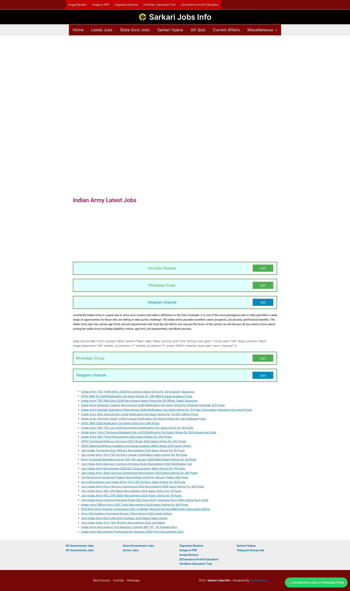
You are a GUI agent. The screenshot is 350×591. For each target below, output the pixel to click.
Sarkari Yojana (170, 30)
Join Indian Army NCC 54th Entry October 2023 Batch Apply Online (124, 518)
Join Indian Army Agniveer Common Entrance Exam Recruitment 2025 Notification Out (136, 464)
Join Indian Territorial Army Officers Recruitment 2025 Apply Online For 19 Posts (133, 450)
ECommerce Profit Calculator (199, 559)
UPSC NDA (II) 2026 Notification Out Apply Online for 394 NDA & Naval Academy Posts (136, 396)
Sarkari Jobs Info (180, 17)
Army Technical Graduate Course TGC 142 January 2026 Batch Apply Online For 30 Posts (138, 459)
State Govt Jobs (135, 30)
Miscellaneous (260, 30)
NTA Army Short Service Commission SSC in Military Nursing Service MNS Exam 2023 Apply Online (145, 509)
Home (78, 30)
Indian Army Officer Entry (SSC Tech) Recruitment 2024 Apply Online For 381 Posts (134, 504)
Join (263, 268)
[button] (275, 29)
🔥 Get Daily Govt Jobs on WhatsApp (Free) (316, 582)
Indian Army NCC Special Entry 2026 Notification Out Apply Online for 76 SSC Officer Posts (139, 414)
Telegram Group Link (250, 550)
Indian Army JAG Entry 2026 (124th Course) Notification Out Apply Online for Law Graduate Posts (143, 418)
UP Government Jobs (80, 550)
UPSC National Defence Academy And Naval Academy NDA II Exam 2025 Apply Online (136, 446)
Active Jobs (131, 550)
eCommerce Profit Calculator (200, 4)
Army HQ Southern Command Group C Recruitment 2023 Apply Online (126, 513)
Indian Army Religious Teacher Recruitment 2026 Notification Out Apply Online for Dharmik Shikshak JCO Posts (153, 405)
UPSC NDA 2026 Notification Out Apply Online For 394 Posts (120, 423)
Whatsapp (133, 580)
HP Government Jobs (80, 545)
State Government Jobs (138, 545)
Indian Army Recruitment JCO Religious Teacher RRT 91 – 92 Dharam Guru (129, 527)
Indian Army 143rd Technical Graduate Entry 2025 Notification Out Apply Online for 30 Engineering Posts (148, 432)
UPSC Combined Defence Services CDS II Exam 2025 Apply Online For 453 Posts (133, 441)
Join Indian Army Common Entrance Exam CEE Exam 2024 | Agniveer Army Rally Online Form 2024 (144, 500)
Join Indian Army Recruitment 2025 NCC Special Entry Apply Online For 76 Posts (133, 468)
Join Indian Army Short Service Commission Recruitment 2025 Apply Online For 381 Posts (139, 473)
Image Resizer (77, 4)
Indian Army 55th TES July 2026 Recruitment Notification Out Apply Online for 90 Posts (137, 428)
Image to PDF (101, 4)
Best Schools (101, 580)
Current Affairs (226, 30)
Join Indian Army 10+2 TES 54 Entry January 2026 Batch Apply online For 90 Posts (134, 455)
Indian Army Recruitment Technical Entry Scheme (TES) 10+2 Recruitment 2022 (132, 531)
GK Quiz (198, 30)
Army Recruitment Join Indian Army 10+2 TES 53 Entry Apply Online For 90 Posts (133, 482)
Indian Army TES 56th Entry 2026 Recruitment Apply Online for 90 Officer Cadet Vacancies (139, 400)
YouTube (118, 580)
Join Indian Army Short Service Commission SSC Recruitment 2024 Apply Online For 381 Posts (142, 486)
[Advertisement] (175, 62)
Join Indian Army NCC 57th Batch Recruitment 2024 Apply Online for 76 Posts (131, 495)
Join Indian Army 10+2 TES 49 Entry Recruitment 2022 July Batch (123, 522)
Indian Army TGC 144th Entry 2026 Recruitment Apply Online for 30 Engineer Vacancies (137, 391)
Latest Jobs (101, 30)
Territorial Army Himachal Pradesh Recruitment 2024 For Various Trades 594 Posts (134, 477)
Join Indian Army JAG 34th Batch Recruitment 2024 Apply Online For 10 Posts (131, 491)
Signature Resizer (126, 4)
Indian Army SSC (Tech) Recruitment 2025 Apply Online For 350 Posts (126, 436)
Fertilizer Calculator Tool (160, 4)
